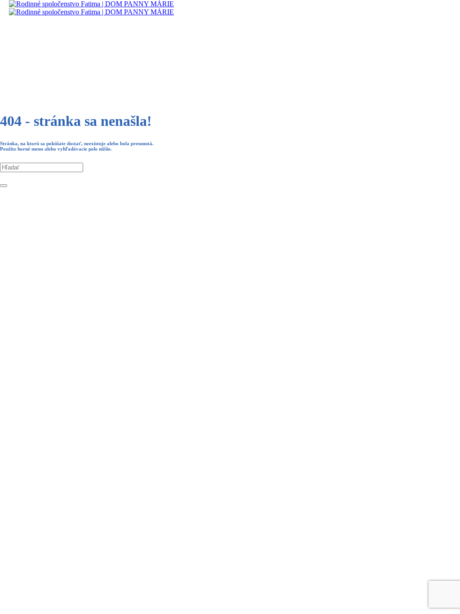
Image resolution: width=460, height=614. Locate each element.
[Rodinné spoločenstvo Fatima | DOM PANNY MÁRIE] (91, 8)
